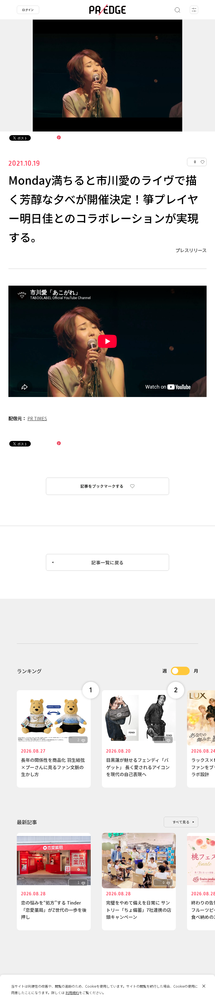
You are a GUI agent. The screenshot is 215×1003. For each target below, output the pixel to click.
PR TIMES (37, 418)
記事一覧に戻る (107, 562)
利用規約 (72, 992)
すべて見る (181, 821)
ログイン (28, 10)
